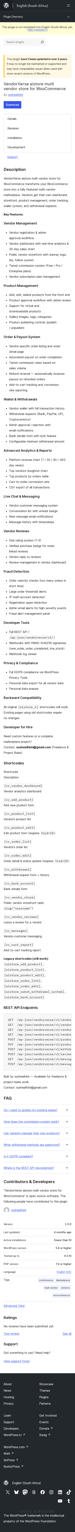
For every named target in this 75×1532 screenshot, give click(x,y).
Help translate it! (38, 29)
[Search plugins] (42, 42)
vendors (65, 1287)
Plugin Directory (13, 16)
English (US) (64, 1271)
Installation (14, 138)
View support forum (17, 1361)
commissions (46, 1280)
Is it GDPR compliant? (18, 1156)
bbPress (11, 1460)
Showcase (46, 1384)
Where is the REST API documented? (29, 1168)
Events (44, 1422)
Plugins (44, 1397)
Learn (7, 1415)
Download (12, 104)
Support (12, 157)
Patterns (45, 1403)
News (7, 1390)
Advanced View (14, 1306)
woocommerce (61, 1295)
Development (16, 147)
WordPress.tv (14, 1435)
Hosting (9, 1397)
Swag (44, 1435)
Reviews (13, 128)
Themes (44, 1390)
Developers (11, 1428)
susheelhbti (15, 95)
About (8, 1384)
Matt (9, 1453)
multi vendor (51, 1287)
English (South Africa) (26, 1483)
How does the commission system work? (31, 1121)
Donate (46, 1428)
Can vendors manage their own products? (32, 1133)
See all (67, 1333)
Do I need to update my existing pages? (31, 1110)
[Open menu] (69, 5)
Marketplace (63, 1280)
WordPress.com (16, 1447)
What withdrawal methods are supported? (32, 1145)
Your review (11, 1333)
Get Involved (48, 1415)
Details (12, 119)
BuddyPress (13, 1466)
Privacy (9, 1403)
